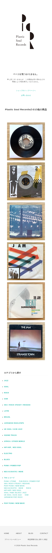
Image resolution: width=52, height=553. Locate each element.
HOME (6, 533)
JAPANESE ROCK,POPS (14, 423)
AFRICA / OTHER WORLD (14, 441)
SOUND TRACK (10, 435)
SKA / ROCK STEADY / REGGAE (17, 405)
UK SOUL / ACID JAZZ (13, 429)
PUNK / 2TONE (10, 481)
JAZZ (6, 381)
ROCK (6, 393)
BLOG (31, 533)
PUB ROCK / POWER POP (29, 481)
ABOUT (19, 533)
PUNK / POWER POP (12, 466)
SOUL (6, 387)
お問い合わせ (26, 95)
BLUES (7, 459)
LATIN (6, 411)
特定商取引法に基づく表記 (37, 539)
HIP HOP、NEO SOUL (13, 447)
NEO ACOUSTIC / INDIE (13, 472)
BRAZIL (7, 417)
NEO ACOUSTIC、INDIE (13, 488)
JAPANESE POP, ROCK (13, 497)
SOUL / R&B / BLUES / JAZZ (15, 493)
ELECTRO (8, 453)
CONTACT (44, 533)
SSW (6, 399)
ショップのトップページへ (26, 90)
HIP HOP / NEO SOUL (12, 490)
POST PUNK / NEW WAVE (14, 486)
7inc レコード (9, 478)
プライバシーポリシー (13, 539)
